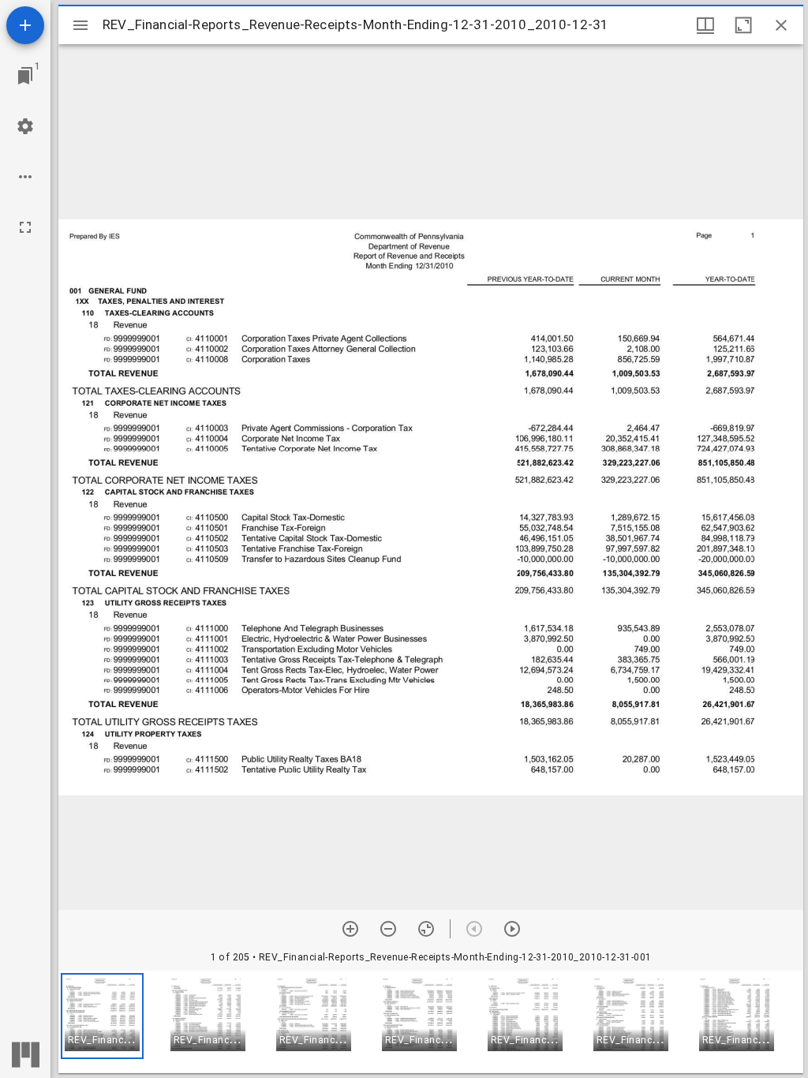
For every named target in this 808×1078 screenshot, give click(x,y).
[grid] (430, 1022)
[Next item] (512, 929)
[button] (102, 1016)
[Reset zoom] (426, 929)
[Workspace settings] (25, 126)
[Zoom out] (388, 929)
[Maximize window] (743, 25)
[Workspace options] (25, 177)
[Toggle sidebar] (80, 25)
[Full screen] (25, 227)
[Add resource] (25, 25)
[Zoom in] (350, 929)
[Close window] (781, 25)
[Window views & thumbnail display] (705, 25)
